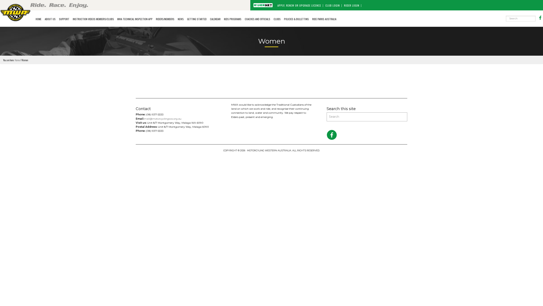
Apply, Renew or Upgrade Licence (299, 5)
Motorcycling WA (15, 12)
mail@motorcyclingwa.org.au (162, 118)
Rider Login (351, 5)
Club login (332, 5)
